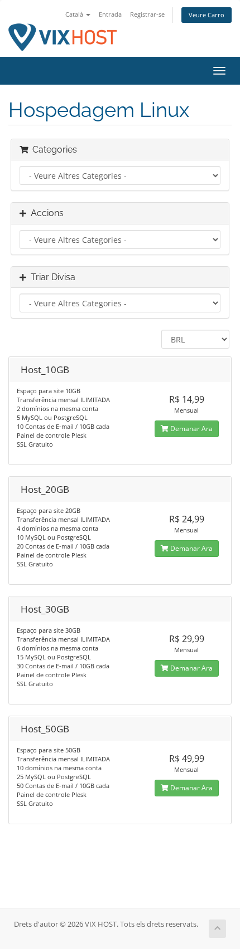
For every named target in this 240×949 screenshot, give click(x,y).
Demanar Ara (191, 428)
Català (75, 14)
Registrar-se (147, 14)
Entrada (110, 14)
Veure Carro (206, 15)
